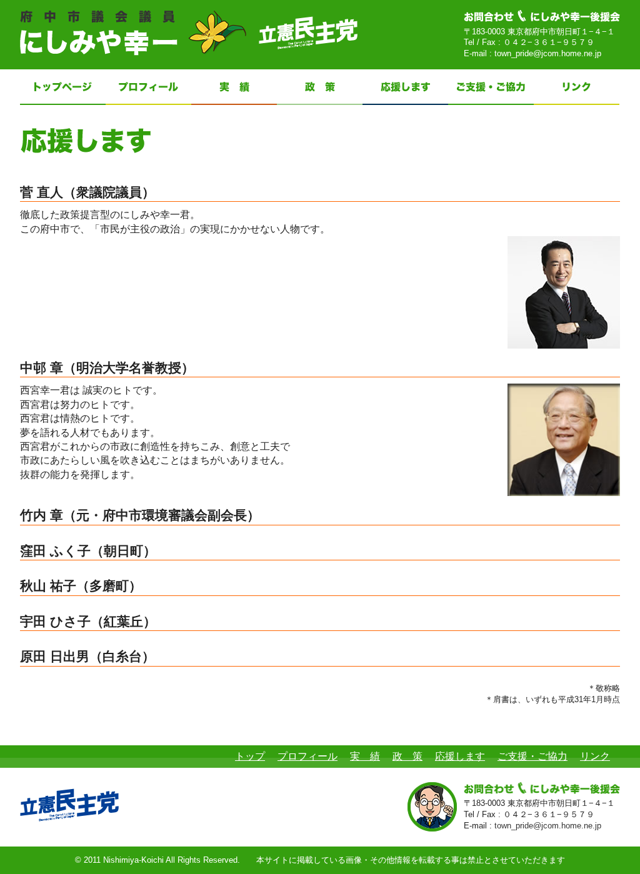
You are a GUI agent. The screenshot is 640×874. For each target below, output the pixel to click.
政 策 (407, 756)
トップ (250, 756)
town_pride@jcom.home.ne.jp (547, 53)
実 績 (365, 756)
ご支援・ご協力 (533, 756)
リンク (595, 756)
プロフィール (308, 756)
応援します (460, 756)
